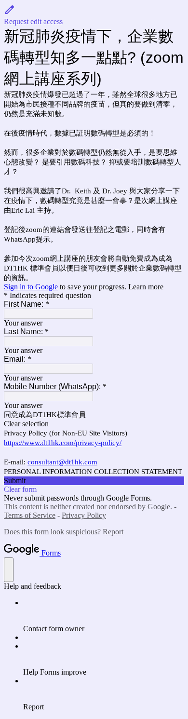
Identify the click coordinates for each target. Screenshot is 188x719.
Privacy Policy (84, 515)
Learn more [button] (145, 287)
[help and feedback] (8, 569)
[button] (94, 15)
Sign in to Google (31, 287)
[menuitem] (103, 615)
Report (113, 532)
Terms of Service (29, 515)
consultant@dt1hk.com (62, 462)
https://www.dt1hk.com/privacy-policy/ (62, 443)
